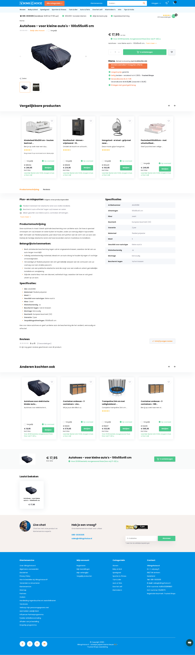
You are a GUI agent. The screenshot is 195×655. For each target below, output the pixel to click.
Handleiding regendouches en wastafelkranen (38, 600)
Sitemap (23, 590)
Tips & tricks (129, 9)
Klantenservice (96, 3)
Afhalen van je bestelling (29, 621)
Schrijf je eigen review (163, 341)
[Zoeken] (144, 3)
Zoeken (22, 597)
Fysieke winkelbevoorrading (30, 618)
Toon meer (150, 43)
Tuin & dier (73, 9)
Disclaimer (24, 572)
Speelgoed (44, 9)
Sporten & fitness (59, 9)
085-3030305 (78, 534)
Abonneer (167, 538)
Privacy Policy (25, 576)
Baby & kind (33, 9)
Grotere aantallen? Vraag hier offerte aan (126, 66)
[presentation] (20, 56)
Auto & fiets (85, 9)
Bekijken (48, 168)
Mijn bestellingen (83, 569)
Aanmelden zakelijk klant (29, 611)
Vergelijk (53, 30)
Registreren (81, 565)
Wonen (22, 9)
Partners (23, 593)
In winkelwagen (146, 52)
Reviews (46, 189)
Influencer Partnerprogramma (31, 614)
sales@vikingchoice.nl (82, 538)
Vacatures (24, 604)
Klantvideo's (110, 9)
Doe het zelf (97, 9)
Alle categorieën (53, 3)
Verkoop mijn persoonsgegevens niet (34, 607)
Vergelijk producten (84, 576)
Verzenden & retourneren (30, 583)
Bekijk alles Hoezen (37, 30)
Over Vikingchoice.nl (28, 565)
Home (22, 21)
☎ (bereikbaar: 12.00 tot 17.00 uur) (39, 16)
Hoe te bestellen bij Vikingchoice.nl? (34, 579)
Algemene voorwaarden (29, 569)
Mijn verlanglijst (82, 572)
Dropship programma (28, 625)
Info (119, 9)
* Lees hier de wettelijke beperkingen (137, 543)
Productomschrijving (29, 189)
